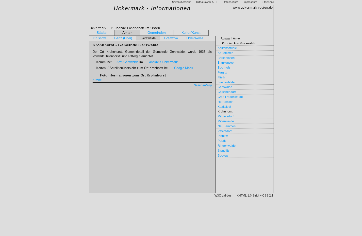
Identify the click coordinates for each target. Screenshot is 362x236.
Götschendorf (227, 92)
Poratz (222, 141)
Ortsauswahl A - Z (206, 1)
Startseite (268, 1)
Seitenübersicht (181, 1)
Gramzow (171, 38)
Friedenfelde (226, 82)
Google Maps (183, 68)
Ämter (127, 33)
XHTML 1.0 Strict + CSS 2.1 (255, 195)
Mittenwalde (226, 121)
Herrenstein (225, 102)
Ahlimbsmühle (227, 48)
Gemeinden (157, 33)
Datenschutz (230, 1)
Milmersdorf (225, 116)
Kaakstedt (224, 107)
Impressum (250, 1)
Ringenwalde (227, 145)
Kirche (97, 80)
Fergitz (222, 72)
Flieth (221, 77)
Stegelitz (223, 150)
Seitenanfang (203, 85)
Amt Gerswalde (127, 62)
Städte (102, 33)
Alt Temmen (225, 53)
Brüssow (99, 38)
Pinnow (223, 136)
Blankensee (226, 62)
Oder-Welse (194, 38)
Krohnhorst (225, 111)
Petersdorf (224, 131)
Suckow (223, 155)
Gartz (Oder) (123, 38)
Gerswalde (148, 38)
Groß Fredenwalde (230, 97)
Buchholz (224, 67)
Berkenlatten (226, 58)
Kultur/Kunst (190, 33)
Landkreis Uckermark (163, 62)
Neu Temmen (227, 126)
